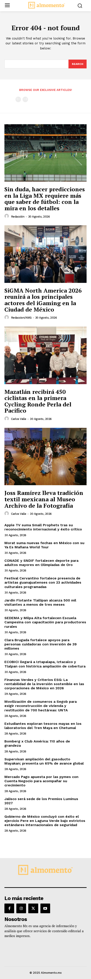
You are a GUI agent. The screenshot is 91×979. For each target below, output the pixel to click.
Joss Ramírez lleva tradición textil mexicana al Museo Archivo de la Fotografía (43, 499)
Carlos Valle (18, 419)
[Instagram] (21, 908)
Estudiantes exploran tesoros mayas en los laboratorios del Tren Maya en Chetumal (43, 726)
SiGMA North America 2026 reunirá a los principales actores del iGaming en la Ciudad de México (43, 300)
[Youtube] (45, 908)
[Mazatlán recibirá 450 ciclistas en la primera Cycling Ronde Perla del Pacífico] (45, 355)
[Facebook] (9, 908)
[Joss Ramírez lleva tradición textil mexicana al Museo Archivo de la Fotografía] (45, 456)
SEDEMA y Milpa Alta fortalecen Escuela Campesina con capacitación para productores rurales (45, 622)
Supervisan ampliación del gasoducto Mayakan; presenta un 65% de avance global (44, 761)
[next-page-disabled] (25, 99)
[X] (33, 908)
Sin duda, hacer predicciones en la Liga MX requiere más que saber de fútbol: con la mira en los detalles (44, 198)
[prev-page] (18, 99)
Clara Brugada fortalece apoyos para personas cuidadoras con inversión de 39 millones (40, 644)
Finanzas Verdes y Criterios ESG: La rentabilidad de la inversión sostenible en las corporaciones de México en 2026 (44, 684)
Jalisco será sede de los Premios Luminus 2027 (41, 801)
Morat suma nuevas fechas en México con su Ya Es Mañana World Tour (44, 545)
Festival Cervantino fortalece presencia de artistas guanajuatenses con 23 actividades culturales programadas (42, 582)
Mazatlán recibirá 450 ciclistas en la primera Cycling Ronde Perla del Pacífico (37, 401)
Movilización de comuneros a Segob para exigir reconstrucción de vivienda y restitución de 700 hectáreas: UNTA (40, 705)
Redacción (18, 216)
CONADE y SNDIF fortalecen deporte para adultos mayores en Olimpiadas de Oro (41, 562)
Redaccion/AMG (21, 317)
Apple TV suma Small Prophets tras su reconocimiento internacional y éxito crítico (43, 527)
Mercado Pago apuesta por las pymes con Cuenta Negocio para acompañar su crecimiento (41, 781)
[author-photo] (7, 216)
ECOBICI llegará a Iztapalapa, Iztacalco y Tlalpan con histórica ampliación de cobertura (44, 664)
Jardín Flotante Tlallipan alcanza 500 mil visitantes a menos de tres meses (40, 602)
